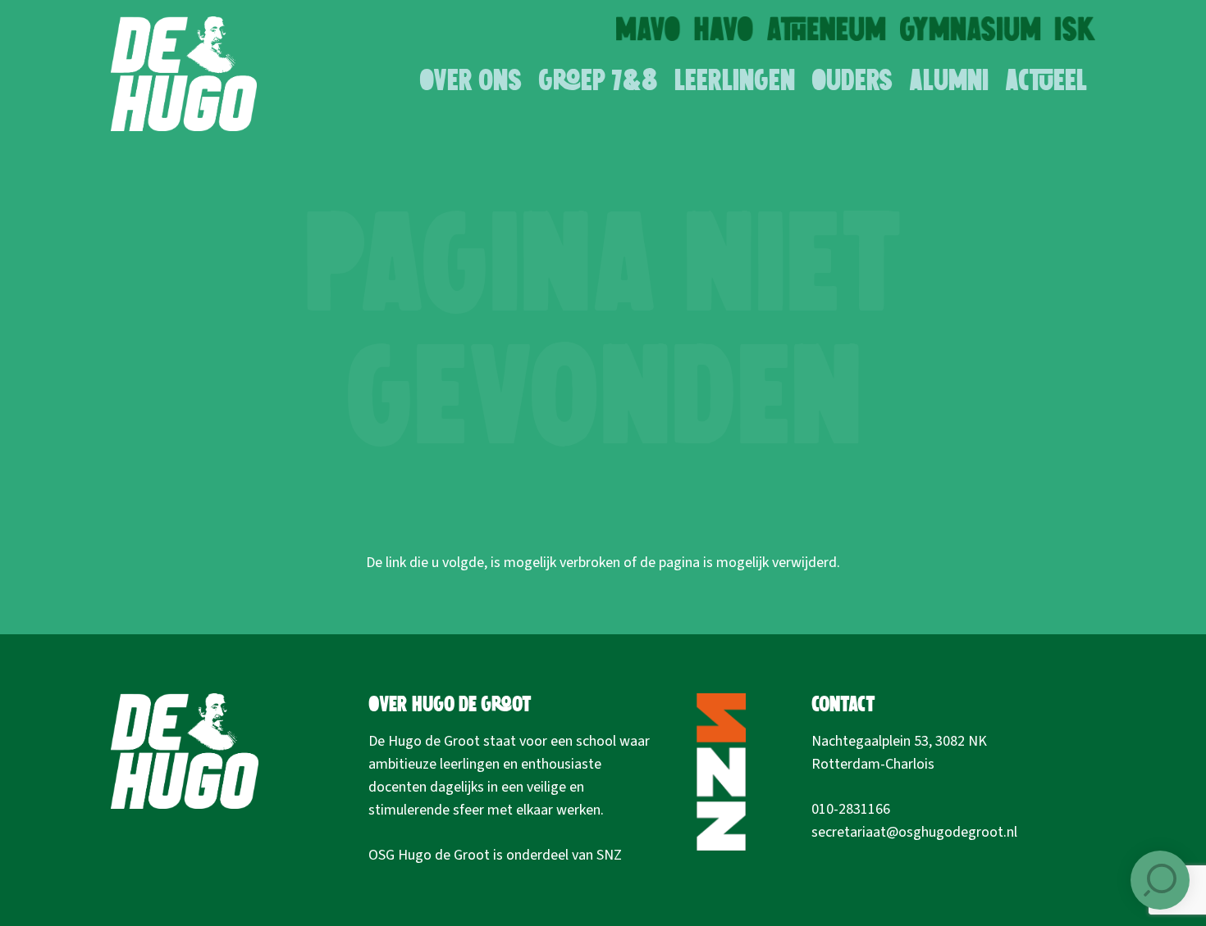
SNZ (609, 855)
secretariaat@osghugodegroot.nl (914, 832)
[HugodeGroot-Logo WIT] (184, 73)
